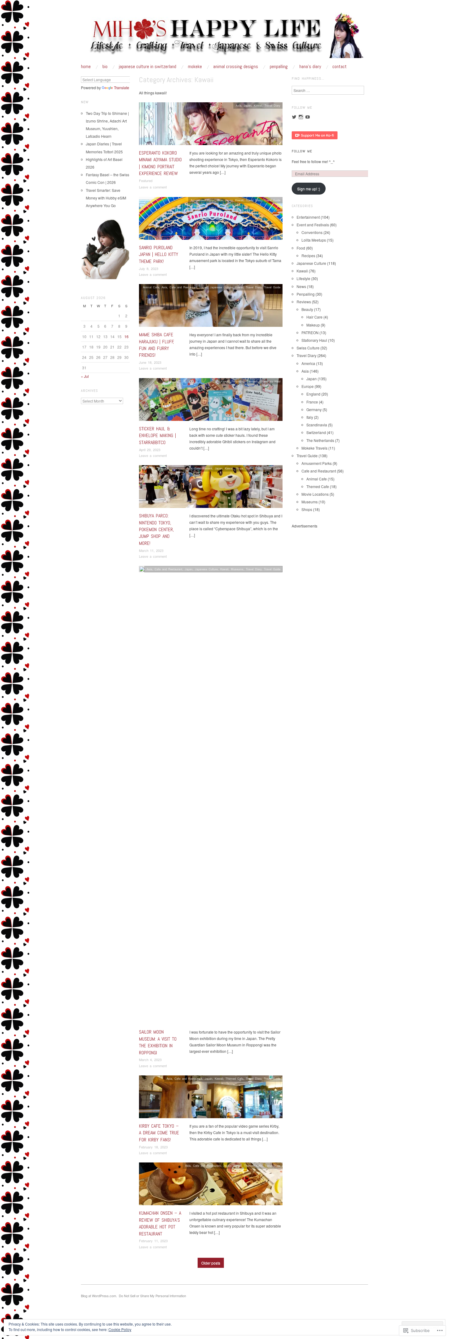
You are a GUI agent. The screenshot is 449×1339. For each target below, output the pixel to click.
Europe (307, 386)
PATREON (310, 332)
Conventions (312, 232)
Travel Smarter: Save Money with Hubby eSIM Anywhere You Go (106, 198)
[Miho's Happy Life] (224, 37)
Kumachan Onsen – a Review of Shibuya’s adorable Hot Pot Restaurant (160, 1223)
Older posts (210, 1262)
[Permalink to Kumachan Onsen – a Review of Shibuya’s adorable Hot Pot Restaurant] (211, 1185)
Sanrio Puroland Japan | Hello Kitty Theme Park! (158, 254)
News (301, 286)
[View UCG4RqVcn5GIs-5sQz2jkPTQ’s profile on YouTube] (307, 117)
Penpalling (238, 381)
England (313, 393)
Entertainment (203, 468)
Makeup (313, 324)
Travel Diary (272, 105)
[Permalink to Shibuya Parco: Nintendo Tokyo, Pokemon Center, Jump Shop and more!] (211, 488)
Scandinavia (316, 424)
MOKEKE (195, 66)
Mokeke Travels (314, 448)
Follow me (302, 151)
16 (126, 336)
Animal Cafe (151, 287)
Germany (314, 409)
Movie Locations (315, 494)
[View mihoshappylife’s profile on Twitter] (294, 117)
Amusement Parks (203, 200)
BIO (105, 66)
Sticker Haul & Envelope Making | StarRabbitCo (157, 435)
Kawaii (258, 105)
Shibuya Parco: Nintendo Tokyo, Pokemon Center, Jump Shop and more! (156, 529)
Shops (239, 468)
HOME (86, 66)
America (308, 363)
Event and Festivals (313, 224)
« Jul (85, 376)
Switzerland (316, 432)
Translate (121, 87)
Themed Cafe (234, 1078)
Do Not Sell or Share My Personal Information (152, 1295)
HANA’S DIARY (310, 66)
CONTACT (339, 66)
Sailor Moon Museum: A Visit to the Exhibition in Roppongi (158, 1042)
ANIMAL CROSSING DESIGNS (235, 66)
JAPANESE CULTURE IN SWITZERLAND (147, 66)
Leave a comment (153, 186)
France (312, 401)
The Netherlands (320, 440)
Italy (309, 417)
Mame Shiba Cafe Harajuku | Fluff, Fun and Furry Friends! (156, 344)
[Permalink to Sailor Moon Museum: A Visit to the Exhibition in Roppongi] (211, 796)
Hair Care (314, 316)
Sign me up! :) (308, 188)
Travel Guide (272, 200)
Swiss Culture (308, 347)
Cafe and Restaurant (183, 287)
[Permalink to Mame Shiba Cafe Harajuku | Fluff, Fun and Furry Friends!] (211, 307)
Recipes (308, 255)
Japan (247, 105)
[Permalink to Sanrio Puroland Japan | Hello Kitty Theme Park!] (211, 220)
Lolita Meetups (313, 240)
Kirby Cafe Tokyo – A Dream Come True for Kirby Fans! (159, 1133)
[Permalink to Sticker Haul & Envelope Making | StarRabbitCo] (211, 401)
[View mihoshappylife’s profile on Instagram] (300, 117)
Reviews (252, 381)
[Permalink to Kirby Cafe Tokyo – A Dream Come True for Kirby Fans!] (211, 1098)
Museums (237, 569)
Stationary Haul (270, 381)
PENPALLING (279, 66)
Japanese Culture (221, 287)
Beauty (307, 309)
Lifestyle (303, 278)
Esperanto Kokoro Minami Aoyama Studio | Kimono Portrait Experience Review (160, 163)
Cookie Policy (119, 1329)
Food (301, 247)
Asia (238, 105)
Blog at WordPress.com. (99, 1295)
